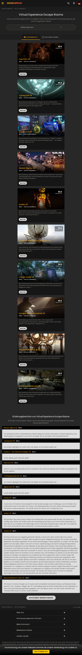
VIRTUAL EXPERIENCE (30, 98)
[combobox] (74, 3)
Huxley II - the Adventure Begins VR (35, 241)
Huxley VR (23, 204)
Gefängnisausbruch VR (29, 386)
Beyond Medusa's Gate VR (31, 350)
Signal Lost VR (25, 132)
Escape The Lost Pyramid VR (32, 313)
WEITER (23, 110)
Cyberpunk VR (25, 95)
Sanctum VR (24, 59)
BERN (20, 98)
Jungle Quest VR (26, 277)
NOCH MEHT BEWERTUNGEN (41, 598)
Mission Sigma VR (27, 168)
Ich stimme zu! (41, 651)
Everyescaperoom (7, 9)
